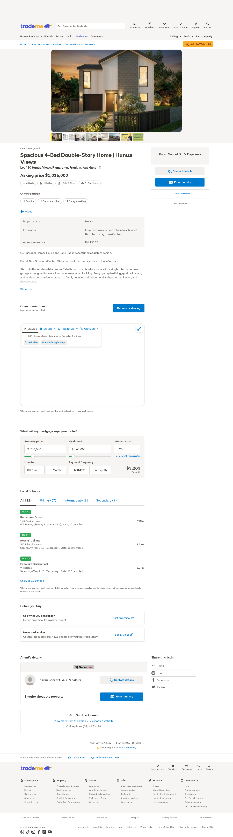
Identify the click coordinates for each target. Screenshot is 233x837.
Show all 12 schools (32, 580)
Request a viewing (128, 308)
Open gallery (118, 126)
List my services (160, 802)
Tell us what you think (107, 757)
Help (187, 785)
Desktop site (83, 827)
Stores (27, 789)
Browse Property (29, 36)
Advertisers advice (129, 798)
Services (157, 780)
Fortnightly (100, 470)
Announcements (192, 789)
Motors (92, 780)
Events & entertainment (164, 794)
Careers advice (128, 789)
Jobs (123, 780)
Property (61, 780)
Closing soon (30, 794)
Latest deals (30, 785)
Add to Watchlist (200, 44)
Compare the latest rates (128, 456)
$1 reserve (29, 798)
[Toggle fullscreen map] (139, 328)
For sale (48, 36)
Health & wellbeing (162, 798)
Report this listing (127, 747)
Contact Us (207, 827)
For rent (60, 36)
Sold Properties (63, 789)
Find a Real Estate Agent (68, 802)
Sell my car (94, 802)
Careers (110, 827)
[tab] (30, 329)
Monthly (79, 470)
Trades (156, 785)
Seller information (193, 802)
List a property (204, 36)
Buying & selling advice (99, 794)
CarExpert (134, 818)
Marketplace (31, 780)
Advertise (131, 827)
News (120, 827)
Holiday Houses (169, 818)
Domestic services (161, 789)
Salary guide (126, 802)
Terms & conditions (166, 827)
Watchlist (172, 769)
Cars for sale (95, 785)
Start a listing (157, 769)
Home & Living (31, 802)
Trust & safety (191, 794)
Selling (174, 36)
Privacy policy (146, 827)
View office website (101, 721)
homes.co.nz (68, 818)
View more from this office (70, 721)
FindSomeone (206, 818)
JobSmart (125, 794)
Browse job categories (131, 785)
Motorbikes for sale (98, 789)
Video (28, 211)
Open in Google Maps (53, 342)
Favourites (186, 769)
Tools (187, 36)
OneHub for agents (65, 798)
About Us (97, 827)
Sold (69, 36)
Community (191, 780)
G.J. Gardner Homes (180, 193)
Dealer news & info (97, 798)
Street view (31, 342)
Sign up (196, 27)
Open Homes (62, 794)
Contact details (124, 680)
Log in (207, 27)
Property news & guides (67, 785)
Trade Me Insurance (29, 818)
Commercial (97, 36)
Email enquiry (182, 182)
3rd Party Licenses (194, 798)
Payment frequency (81, 462)
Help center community (196, 806)
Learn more (79, 757)
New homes (81, 36)
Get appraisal (122, 618)
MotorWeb (102, 818)
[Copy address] (100, 167)
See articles (122, 634)
